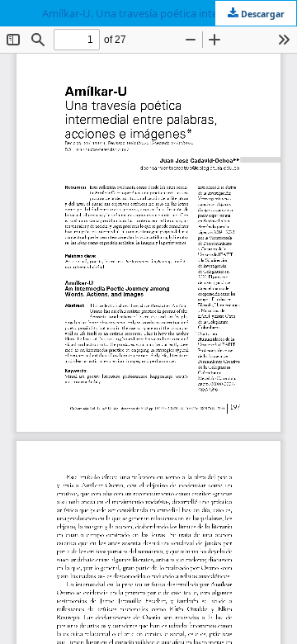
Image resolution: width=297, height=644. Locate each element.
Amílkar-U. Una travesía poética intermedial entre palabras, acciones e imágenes (169, 13)
